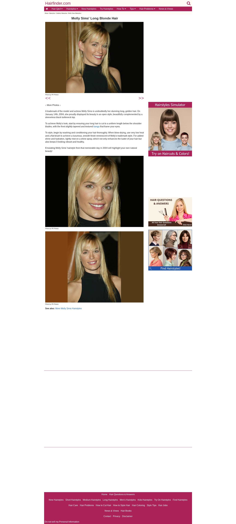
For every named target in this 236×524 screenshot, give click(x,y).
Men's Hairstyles (128, 500)
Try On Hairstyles (162, 500)
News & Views (166, 9)
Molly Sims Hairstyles (74, 13)
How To (121, 9)
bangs (97, 126)
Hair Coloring (138, 505)
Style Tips (151, 505)
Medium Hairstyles (92, 500)
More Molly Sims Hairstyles (68, 308)
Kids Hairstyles (145, 500)
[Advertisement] (94, 339)
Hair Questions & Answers (122, 494)
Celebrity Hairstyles (61, 13)
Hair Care (73, 505)
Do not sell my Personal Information (62, 522)
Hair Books (126, 511)
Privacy (116, 516)
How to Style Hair (121, 505)
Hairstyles (71, 9)
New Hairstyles (89, 9)
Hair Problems (146, 9)
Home (46, 13)
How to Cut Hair (103, 505)
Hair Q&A (56, 9)
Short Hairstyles (73, 500)
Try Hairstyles (106, 9)
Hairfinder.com (58, 3)
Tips (132, 9)
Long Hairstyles (110, 500)
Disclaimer (127, 516)
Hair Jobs (163, 505)
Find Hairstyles (180, 500)
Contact (107, 516)
